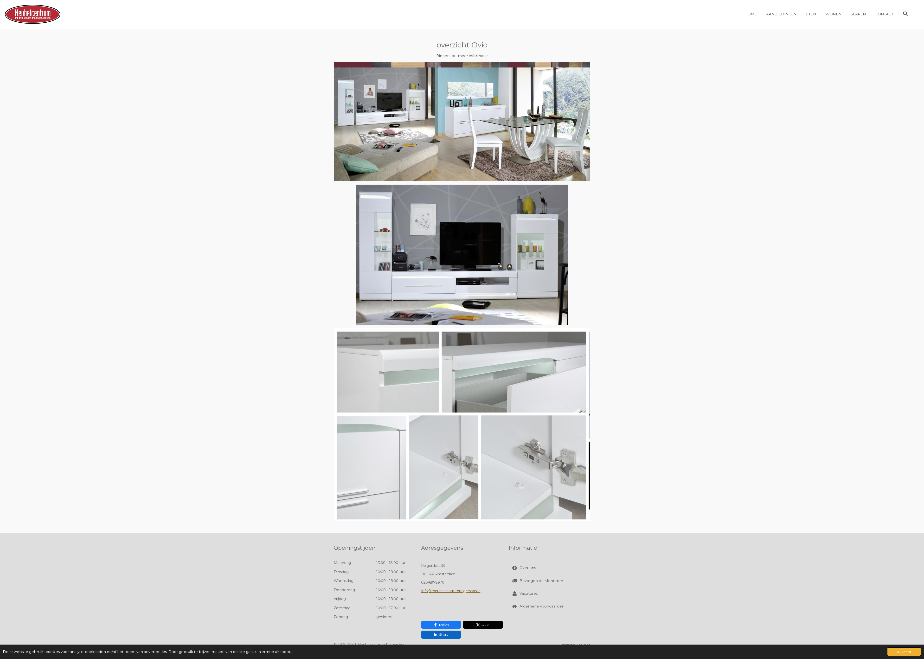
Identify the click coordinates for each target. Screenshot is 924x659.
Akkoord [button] (904, 652)
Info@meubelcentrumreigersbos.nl (450, 591)
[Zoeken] (905, 13)
